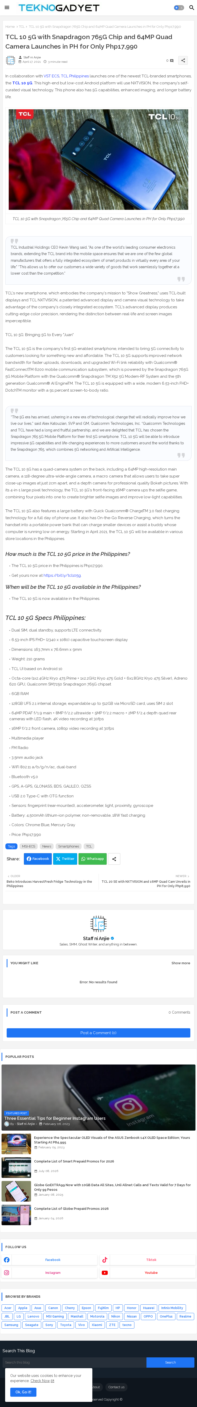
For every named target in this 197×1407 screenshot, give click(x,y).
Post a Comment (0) (98, 1033)
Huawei (148, 1308)
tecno (127, 1325)
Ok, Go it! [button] (23, 1392)
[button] (179, 7)
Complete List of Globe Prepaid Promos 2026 (71, 1209)
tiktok (151, 1260)
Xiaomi (97, 1325)
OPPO (148, 1316)
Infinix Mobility (172, 1308)
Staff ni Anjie (96, 938)
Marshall (77, 1316)
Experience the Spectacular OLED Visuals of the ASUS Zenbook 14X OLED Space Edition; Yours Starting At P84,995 (112, 1140)
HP (118, 1308)
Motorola (97, 1316)
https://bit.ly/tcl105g (62, 575)
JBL (7, 1316)
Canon (53, 1308)
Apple (22, 1308)
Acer (7, 1308)
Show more (181, 963)
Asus (37, 1308)
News (46, 846)
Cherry (70, 1308)
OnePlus (166, 1316)
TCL (22, 27)
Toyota (65, 1325)
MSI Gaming (55, 1316)
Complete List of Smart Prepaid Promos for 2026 (74, 1161)
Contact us (116, 1387)
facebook (53, 1260)
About (95, 1387)
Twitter (68, 859)
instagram (53, 1273)
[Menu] (7, 7)
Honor (131, 1308)
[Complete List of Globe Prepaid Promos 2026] (16, 1215)
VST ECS (51, 76)
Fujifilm (103, 1308)
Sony (49, 1325)
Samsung (11, 1325)
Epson (86, 1308)
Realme (185, 1316)
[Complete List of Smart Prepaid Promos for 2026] (16, 1167)
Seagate (31, 1325)
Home (10, 27)
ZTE (112, 1325)
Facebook (41, 859)
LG (19, 1316)
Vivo (81, 1325)
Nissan (132, 1316)
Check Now (40, 1381)
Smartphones (68, 846)
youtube (151, 1273)
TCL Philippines (75, 76)
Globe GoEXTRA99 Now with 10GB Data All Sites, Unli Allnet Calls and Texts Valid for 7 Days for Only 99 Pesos (112, 1187)
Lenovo (33, 1316)
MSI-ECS (28, 846)
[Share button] (114, 859)
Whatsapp (95, 859)
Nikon (115, 1316)
